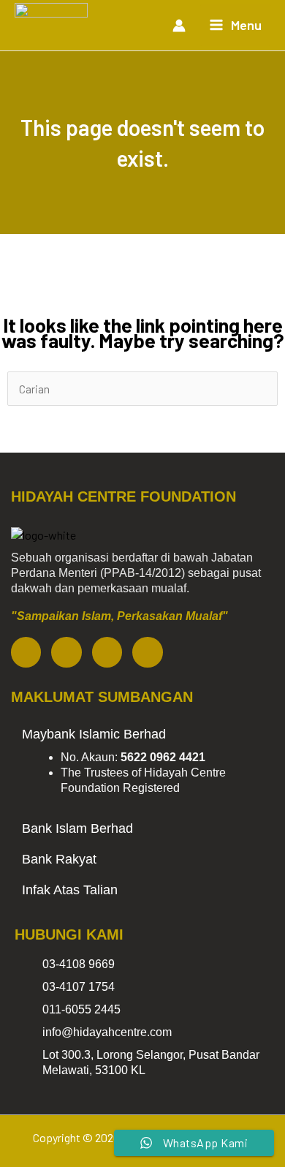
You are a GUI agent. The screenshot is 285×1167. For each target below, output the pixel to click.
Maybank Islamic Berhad (94, 734)
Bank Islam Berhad (77, 828)
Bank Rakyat (59, 859)
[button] (142, 734)
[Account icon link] (179, 25)
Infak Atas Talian (70, 890)
